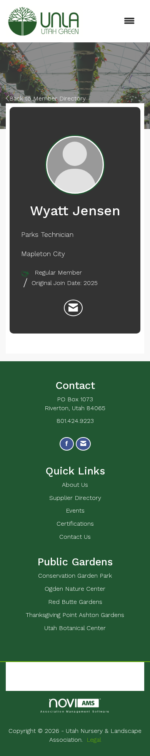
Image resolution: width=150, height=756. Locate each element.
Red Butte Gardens (75, 601)
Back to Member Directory (47, 98)
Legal (94, 739)
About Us (75, 484)
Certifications (75, 523)
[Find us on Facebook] (67, 444)
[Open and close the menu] (112, 21)
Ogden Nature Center (75, 588)
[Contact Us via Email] (83, 444)
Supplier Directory (75, 497)
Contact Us (75, 536)
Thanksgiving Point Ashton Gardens (75, 615)
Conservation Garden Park (75, 575)
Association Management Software (75, 711)
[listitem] (73, 308)
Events (75, 510)
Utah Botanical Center (75, 628)
